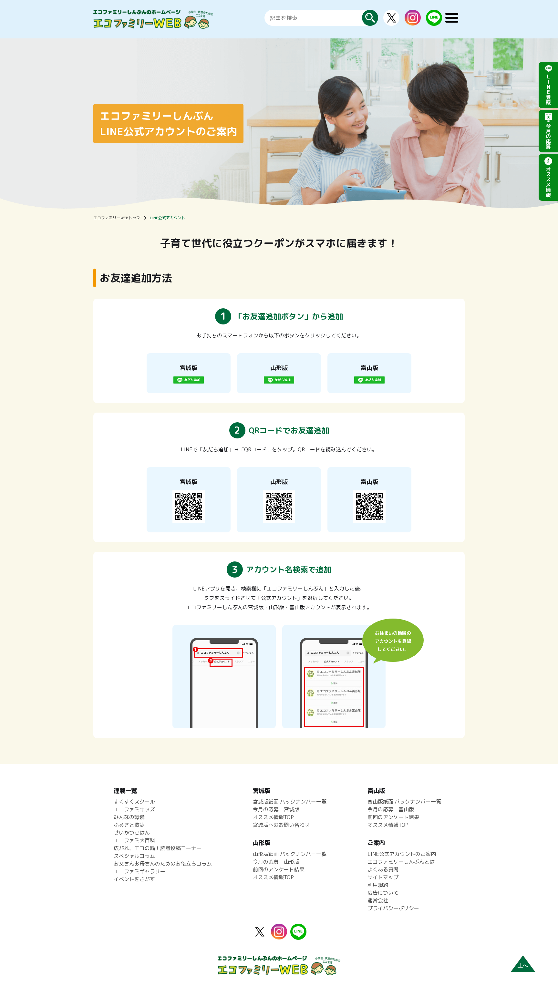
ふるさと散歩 (129, 824)
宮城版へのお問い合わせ (281, 824)
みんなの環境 (129, 817)
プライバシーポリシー (393, 908)
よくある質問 (382, 869)
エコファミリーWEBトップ (116, 218)
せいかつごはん (132, 832)
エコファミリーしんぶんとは (401, 861)
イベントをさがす (134, 879)
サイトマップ (382, 877)
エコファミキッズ (134, 809)
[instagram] (413, 21)
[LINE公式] (434, 22)
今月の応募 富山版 (390, 809)
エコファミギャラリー (139, 871)
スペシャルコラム (134, 855)
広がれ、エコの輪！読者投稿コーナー (158, 848)
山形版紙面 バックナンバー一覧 (289, 853)
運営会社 (377, 900)
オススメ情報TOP (273, 817)
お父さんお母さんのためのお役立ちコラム (163, 863)
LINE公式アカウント (167, 218)
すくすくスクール (134, 801)
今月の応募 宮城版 (276, 809)
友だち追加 (192, 379)
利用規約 (377, 884)
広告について (382, 892)
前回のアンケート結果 (279, 869)
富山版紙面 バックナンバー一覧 (404, 801)
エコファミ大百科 (134, 840)
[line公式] (298, 935)
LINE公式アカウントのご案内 (401, 853)
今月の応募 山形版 (276, 861)
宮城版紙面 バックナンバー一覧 (289, 801)
